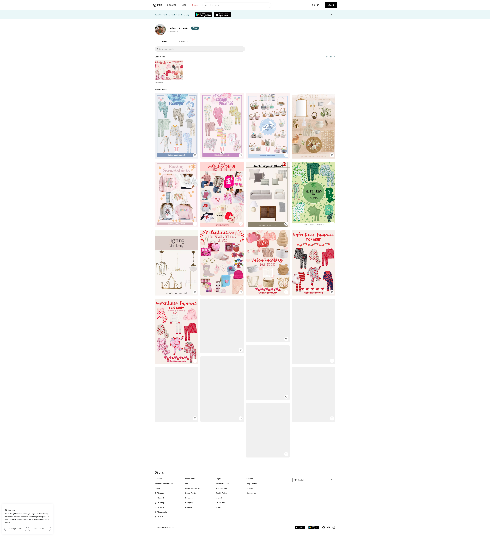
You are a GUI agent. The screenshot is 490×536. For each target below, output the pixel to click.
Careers (188, 507)
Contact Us (251, 493)
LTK (186, 484)
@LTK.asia (159, 517)
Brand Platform (191, 493)
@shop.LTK (159, 488)
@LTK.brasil (159, 507)
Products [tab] (183, 41)
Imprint (219, 498)
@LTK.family (160, 498)
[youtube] (328, 527)
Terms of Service (222, 484)
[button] (313, 479)
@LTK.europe (160, 502)
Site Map (250, 488)
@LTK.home (159, 493)
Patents (219, 507)
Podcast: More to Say (164, 484)
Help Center (251, 484)
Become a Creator (192, 488)
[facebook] (323, 527)
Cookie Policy (221, 493)
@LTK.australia (161, 512)
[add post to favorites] (195, 155)
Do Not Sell (220, 502)
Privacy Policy (221, 488)
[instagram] (333, 527)
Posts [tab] (164, 41)
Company (189, 502)
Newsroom (189, 498)
